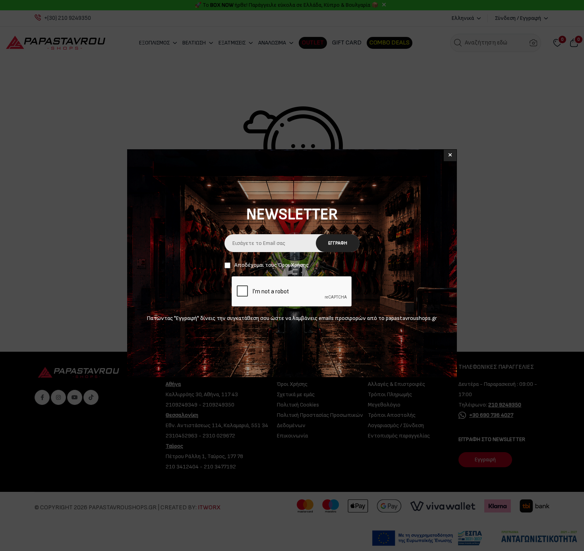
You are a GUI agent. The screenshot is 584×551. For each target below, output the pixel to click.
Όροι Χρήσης (293, 265)
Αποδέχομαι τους (271, 265)
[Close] (450, 155)
